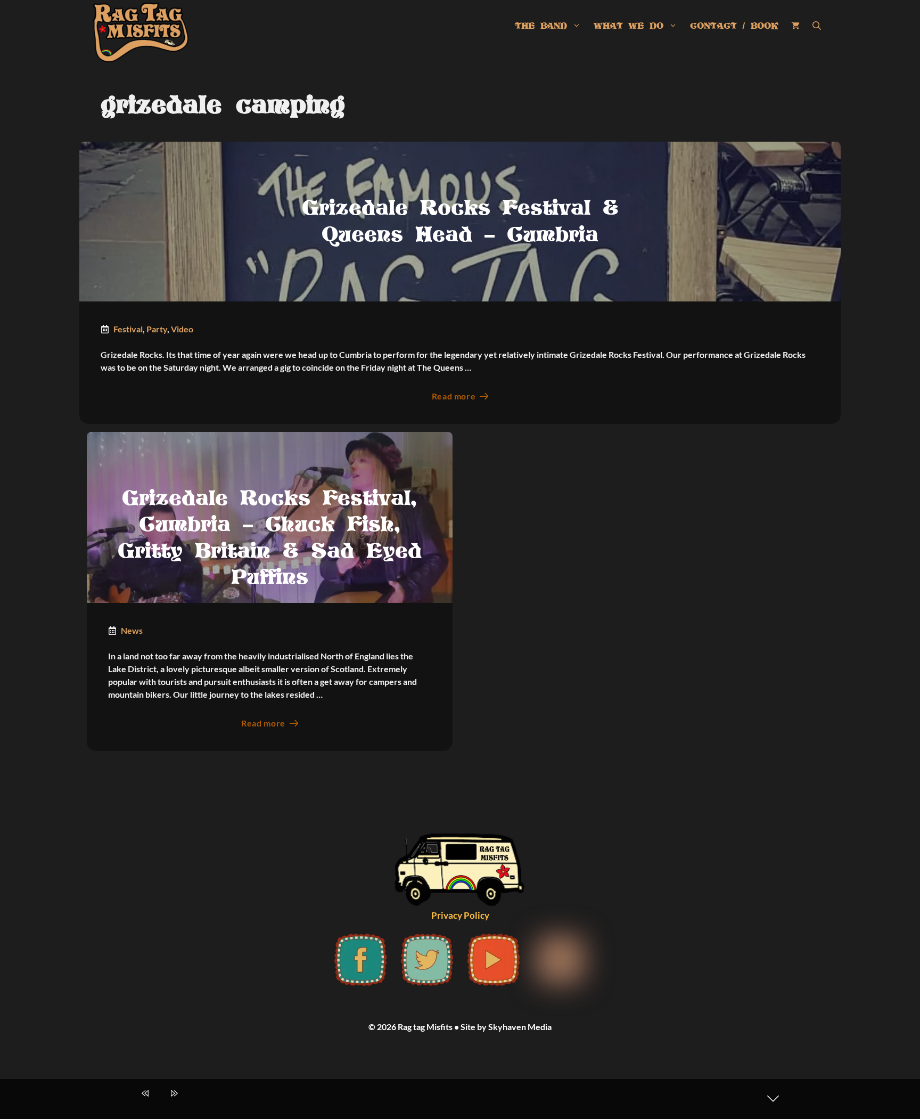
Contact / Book (734, 26)
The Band (541, 26)
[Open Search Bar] (816, 26)
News (132, 630)
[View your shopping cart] (795, 26)
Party (156, 329)
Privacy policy (460, 915)
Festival (128, 329)
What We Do (628, 26)
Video (182, 329)
